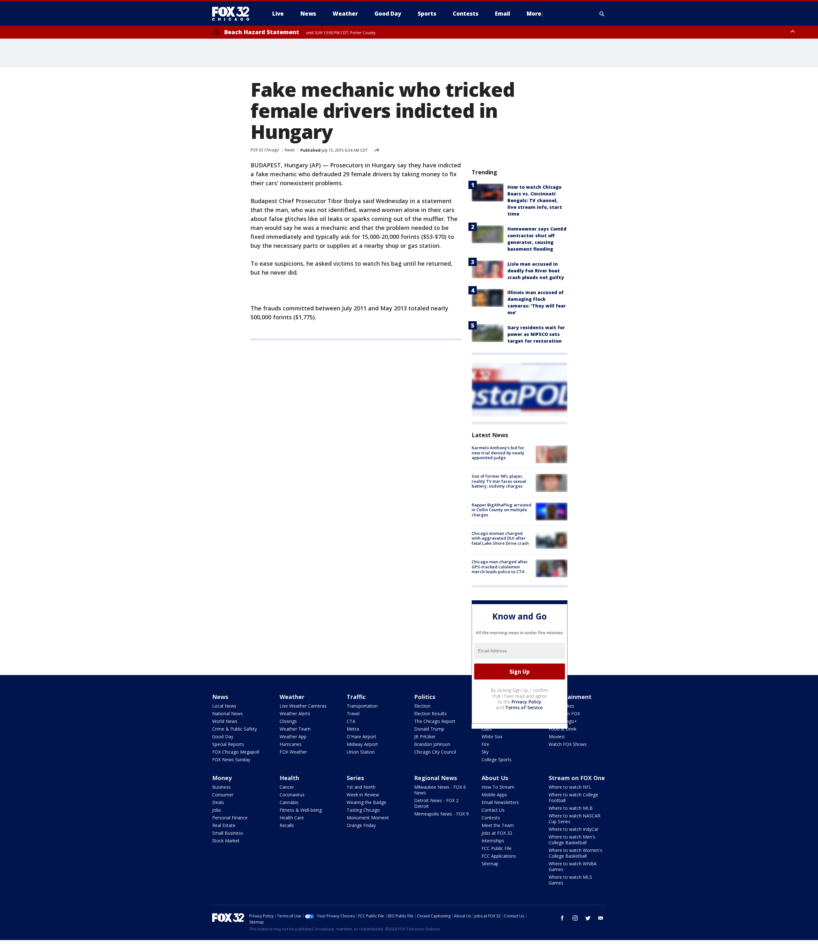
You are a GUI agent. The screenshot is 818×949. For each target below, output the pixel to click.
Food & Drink (562, 729)
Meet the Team (498, 825)
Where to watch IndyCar (573, 829)
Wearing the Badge (366, 802)
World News (224, 721)
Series (355, 778)
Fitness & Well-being (301, 810)
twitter (588, 918)
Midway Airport (362, 744)
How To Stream (498, 787)
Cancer (287, 787)
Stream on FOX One (577, 778)
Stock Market (226, 841)
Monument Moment (368, 818)
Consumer (223, 795)
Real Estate (223, 825)
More (534, 13)
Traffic (356, 697)
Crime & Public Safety (234, 729)
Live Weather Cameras (303, 706)
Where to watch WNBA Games (573, 866)
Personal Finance (230, 818)
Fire (485, 744)
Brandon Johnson (432, 744)
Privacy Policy (526, 702)
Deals (218, 802)
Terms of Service (524, 707)
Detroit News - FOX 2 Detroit (436, 803)
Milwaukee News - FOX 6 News (440, 790)
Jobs (216, 810)
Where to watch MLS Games (570, 880)
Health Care (292, 818)
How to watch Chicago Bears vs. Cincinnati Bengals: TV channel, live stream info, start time (534, 200)
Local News (224, 706)
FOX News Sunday (231, 759)
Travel (353, 713)
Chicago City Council (435, 752)
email (601, 918)
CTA (351, 721)
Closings (288, 721)
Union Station (361, 752)
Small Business (227, 833)
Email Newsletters (500, 802)
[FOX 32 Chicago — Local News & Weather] (233, 13)
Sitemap (490, 864)
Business (221, 787)
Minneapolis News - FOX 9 (441, 814)
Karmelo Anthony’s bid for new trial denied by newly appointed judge (498, 452)
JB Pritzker (425, 736)
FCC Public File (497, 848)
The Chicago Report (434, 721)
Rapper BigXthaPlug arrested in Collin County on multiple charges (501, 510)
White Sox (492, 736)
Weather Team (295, 729)
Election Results (430, 713)
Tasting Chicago (363, 810)
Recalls (287, 825)
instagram (575, 918)
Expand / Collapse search (602, 14)
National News (227, 713)
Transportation (362, 706)
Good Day (222, 736)
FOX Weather (293, 752)
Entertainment (570, 697)
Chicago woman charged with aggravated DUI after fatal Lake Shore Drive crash (500, 538)
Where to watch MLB (571, 808)
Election (422, 706)
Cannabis (289, 802)
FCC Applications (499, 856)
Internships (493, 841)
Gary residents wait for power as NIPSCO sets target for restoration (536, 334)
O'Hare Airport (361, 736)
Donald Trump (429, 729)
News (290, 150)
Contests (491, 818)
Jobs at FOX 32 (497, 833)
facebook (562, 918)
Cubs (487, 729)
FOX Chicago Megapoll (235, 752)
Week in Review (363, 795)
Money (222, 778)
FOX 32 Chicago (265, 150)
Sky (485, 752)
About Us (495, 778)
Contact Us (493, 810)
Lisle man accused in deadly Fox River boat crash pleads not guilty (535, 270)
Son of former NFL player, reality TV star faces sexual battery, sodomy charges (499, 481)
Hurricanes (291, 744)
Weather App (293, 736)
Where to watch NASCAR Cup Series (574, 818)
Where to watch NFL (570, 787)
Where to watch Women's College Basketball (575, 853)
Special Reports (228, 744)
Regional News (435, 778)
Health (289, 778)
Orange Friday (361, 825)
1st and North (361, 787)
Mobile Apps (494, 795)
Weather (292, 697)
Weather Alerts (295, 713)
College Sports (497, 759)
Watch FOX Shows (568, 744)
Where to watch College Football (573, 797)
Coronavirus (292, 795)
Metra (353, 729)
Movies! (557, 736)
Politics (424, 697)
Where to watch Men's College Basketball (572, 840)
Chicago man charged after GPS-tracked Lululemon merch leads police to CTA (500, 566)
